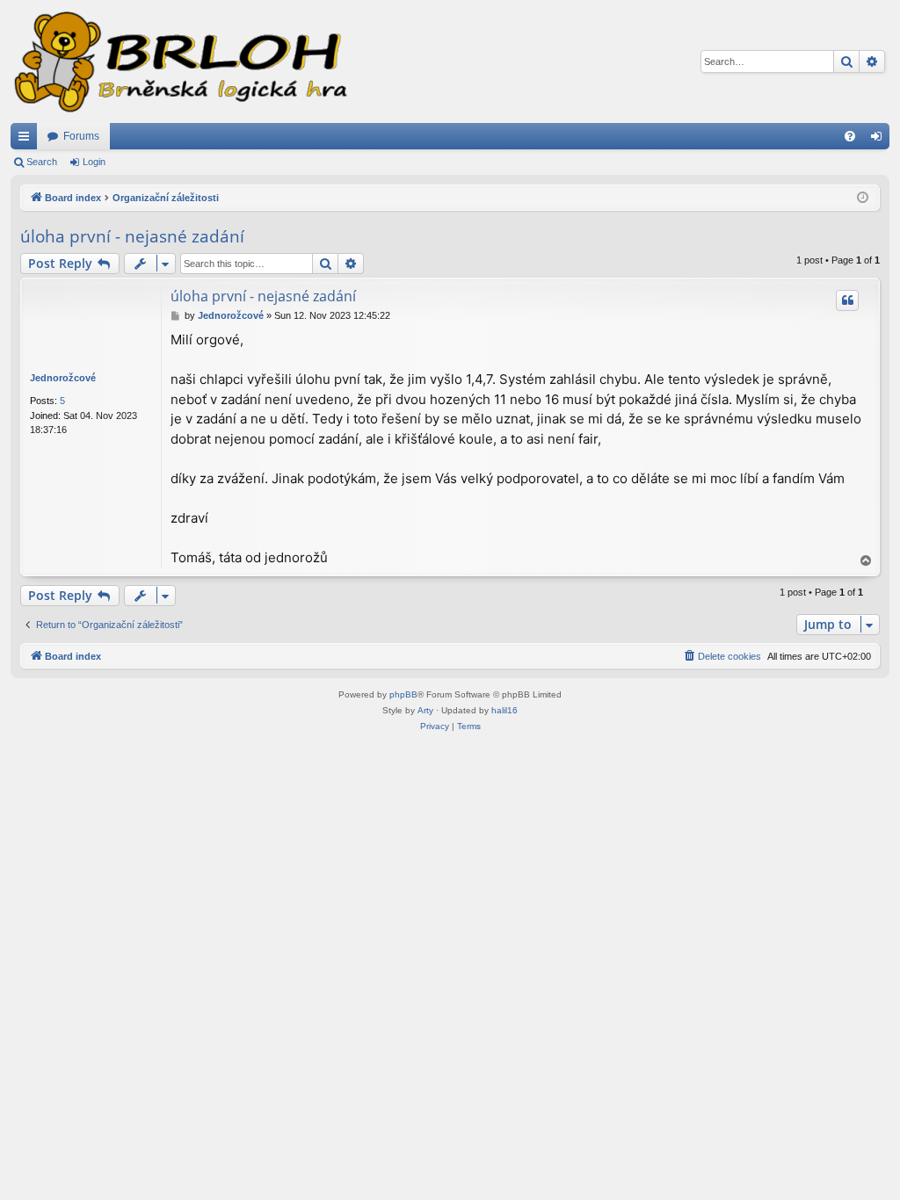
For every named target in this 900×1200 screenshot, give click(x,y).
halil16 (504, 710)
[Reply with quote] (847, 300)
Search (41, 161)
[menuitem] (850, 136)
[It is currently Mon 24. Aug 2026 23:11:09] (862, 198)
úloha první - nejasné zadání (132, 236)
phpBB (403, 694)
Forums (81, 136)
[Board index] (179, 61)
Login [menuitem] (879, 139)
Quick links (27, 139)
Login (94, 161)
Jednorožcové (63, 377)
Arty (425, 710)
